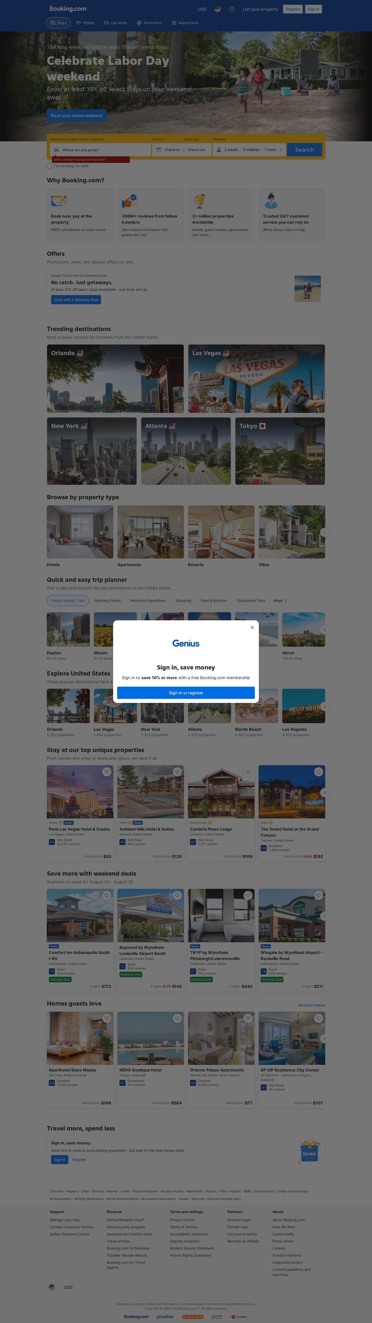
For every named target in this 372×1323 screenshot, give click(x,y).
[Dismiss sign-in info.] (252, 627)
